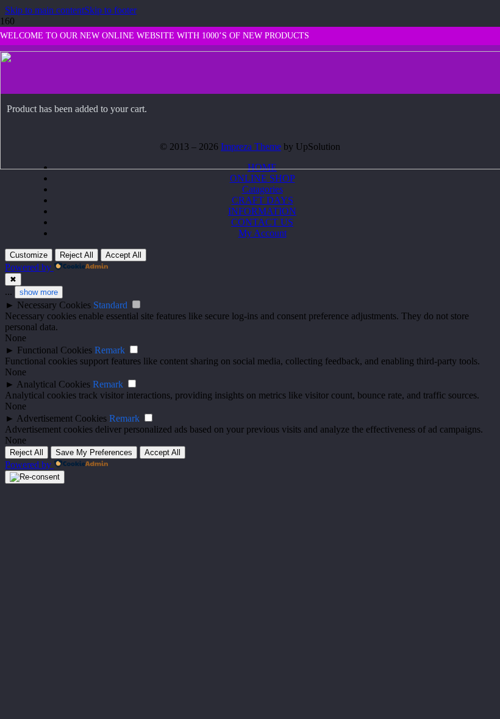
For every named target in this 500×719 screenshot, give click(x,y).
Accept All (123, 255)
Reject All (76, 255)
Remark (110, 350)
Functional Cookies (54, 350)
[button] (44, 10)
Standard (110, 305)
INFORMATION (262, 211)
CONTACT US (262, 222)
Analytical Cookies (53, 384)
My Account (262, 233)
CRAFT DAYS (262, 200)
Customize (29, 255)
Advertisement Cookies (61, 418)
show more (39, 292)
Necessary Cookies (54, 305)
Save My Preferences (93, 452)
